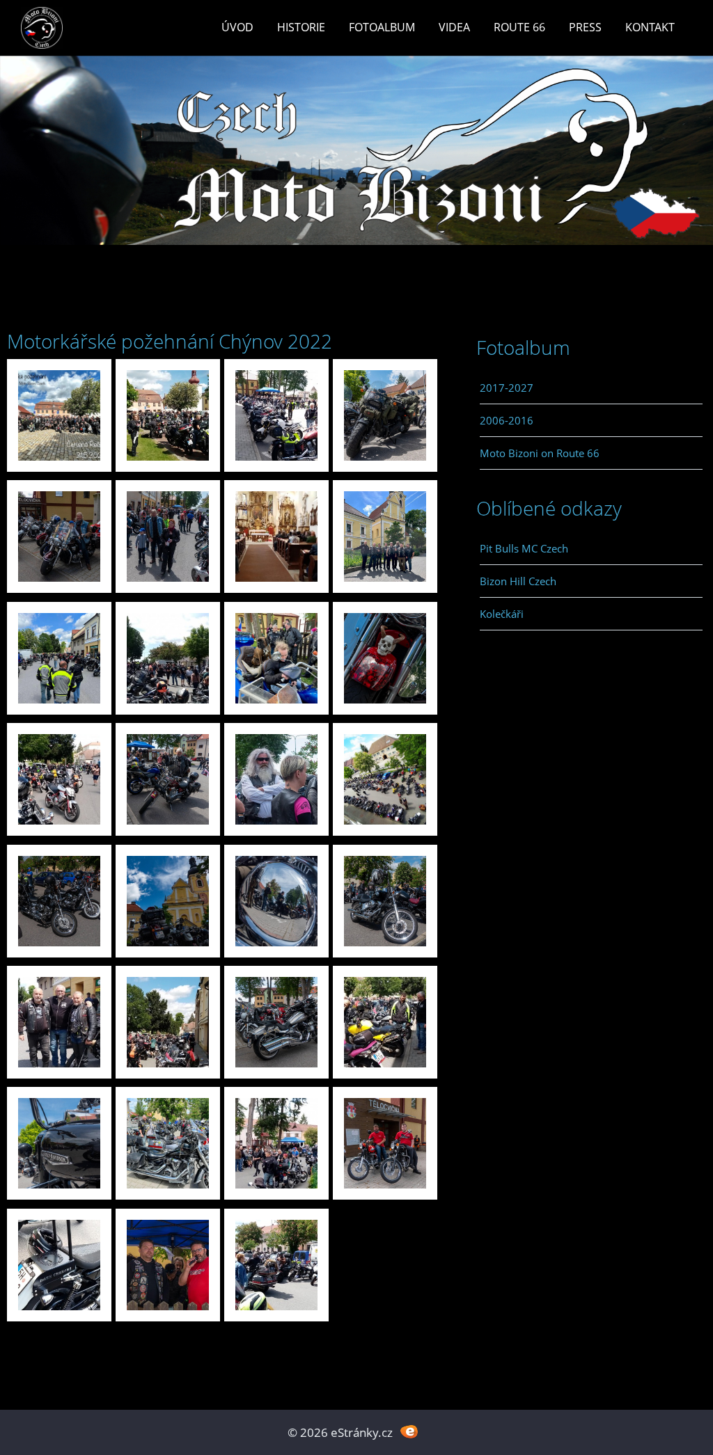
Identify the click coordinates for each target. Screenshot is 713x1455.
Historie (301, 27)
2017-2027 (506, 388)
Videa (454, 27)
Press (585, 27)
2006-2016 (506, 420)
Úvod (237, 27)
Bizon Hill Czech (518, 581)
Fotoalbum (382, 27)
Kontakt (650, 27)
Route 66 (519, 27)
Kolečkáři (502, 614)
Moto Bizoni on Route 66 (540, 453)
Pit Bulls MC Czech (524, 548)
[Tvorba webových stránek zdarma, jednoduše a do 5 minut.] (409, 1431)
